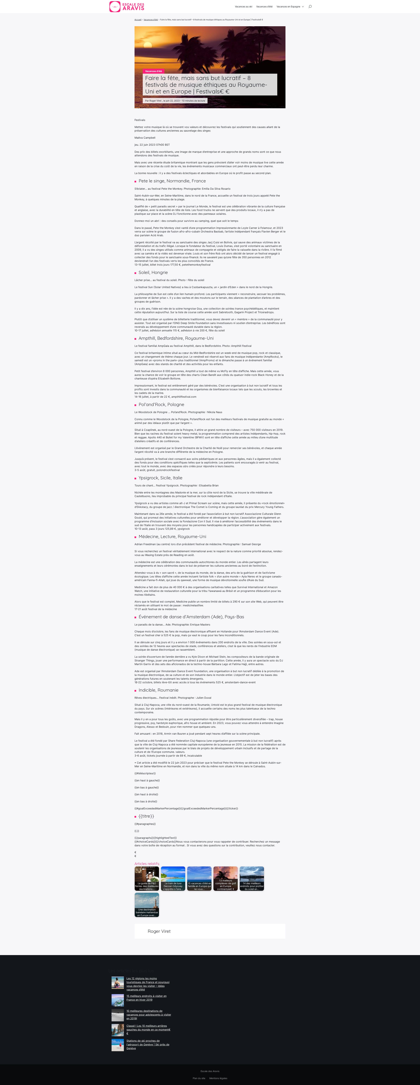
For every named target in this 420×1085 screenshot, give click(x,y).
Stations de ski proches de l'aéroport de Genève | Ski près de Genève (147, 1044)
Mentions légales (218, 1078)
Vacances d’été (264, 6)
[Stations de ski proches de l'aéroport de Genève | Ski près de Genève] (118, 1045)
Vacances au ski (243, 6)
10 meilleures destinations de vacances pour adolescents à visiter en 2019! (148, 1014)
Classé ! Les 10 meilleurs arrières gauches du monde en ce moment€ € (148, 1029)
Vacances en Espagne (288, 6)
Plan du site (199, 1078)
